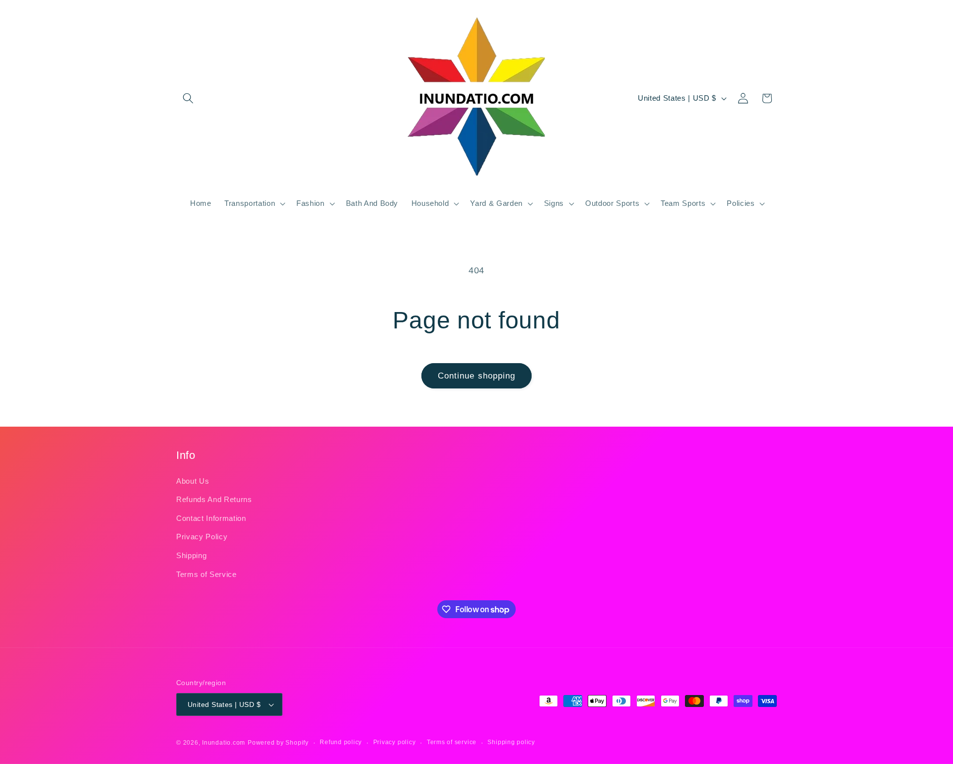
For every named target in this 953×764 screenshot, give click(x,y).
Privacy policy (394, 742)
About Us (192, 481)
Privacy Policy (201, 536)
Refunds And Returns (214, 499)
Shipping (191, 555)
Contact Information (211, 518)
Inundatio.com (223, 742)
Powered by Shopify (278, 742)
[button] (188, 98)
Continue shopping (477, 375)
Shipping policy (511, 742)
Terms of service (451, 742)
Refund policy (341, 742)
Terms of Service (206, 574)
